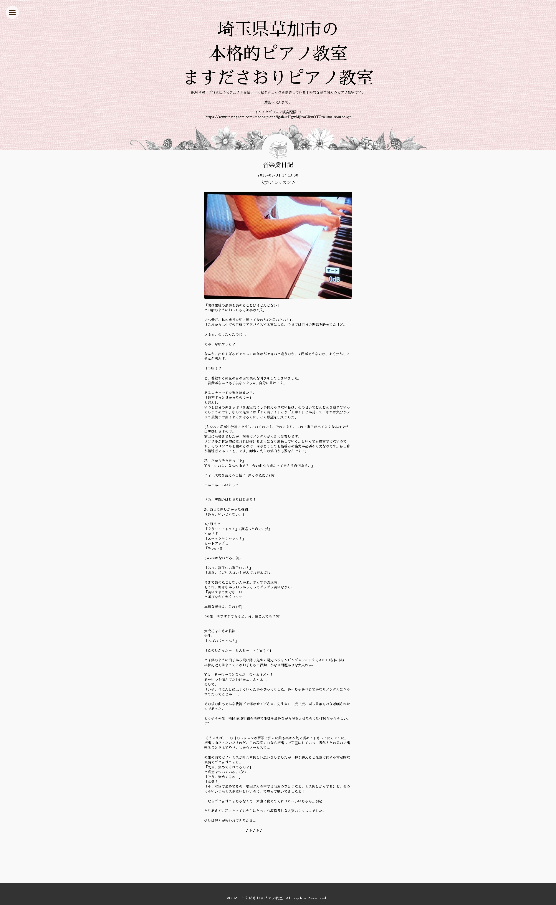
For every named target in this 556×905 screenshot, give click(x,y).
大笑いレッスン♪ (278, 182)
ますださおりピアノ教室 (262, 898)
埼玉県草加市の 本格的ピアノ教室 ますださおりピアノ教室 (278, 54)
